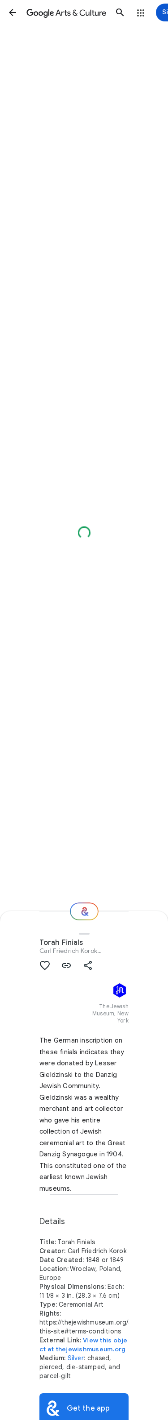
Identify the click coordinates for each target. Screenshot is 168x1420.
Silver (76, 1358)
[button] (12, 12)
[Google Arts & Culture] (66, 12)
